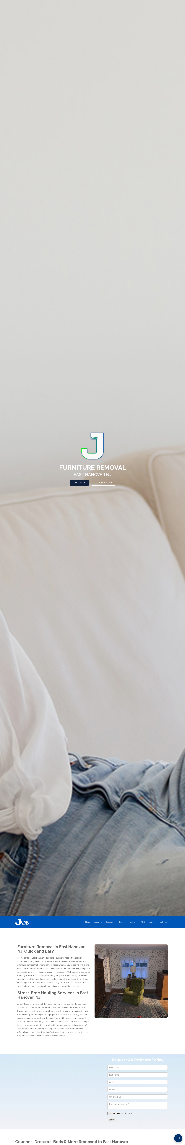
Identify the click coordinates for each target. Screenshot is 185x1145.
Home (87, 922)
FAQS (142, 922)
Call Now (79, 482)
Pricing (122, 922)
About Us (98, 922)
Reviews (132, 922)
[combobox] (137, 1096)
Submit (112, 1119)
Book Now (163, 922)
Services (109, 922)
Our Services (103, 482)
